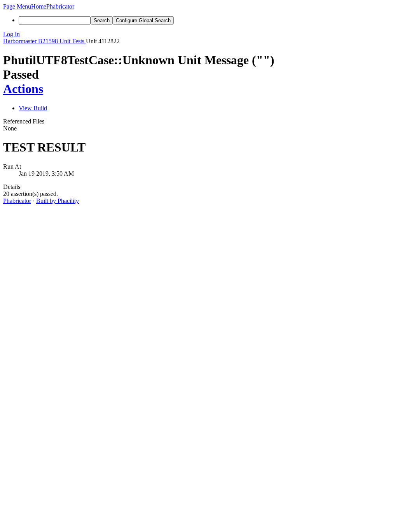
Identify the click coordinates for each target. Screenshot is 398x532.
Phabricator (17, 200)
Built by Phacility (57, 200)
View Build (33, 108)
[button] (17, 6)
